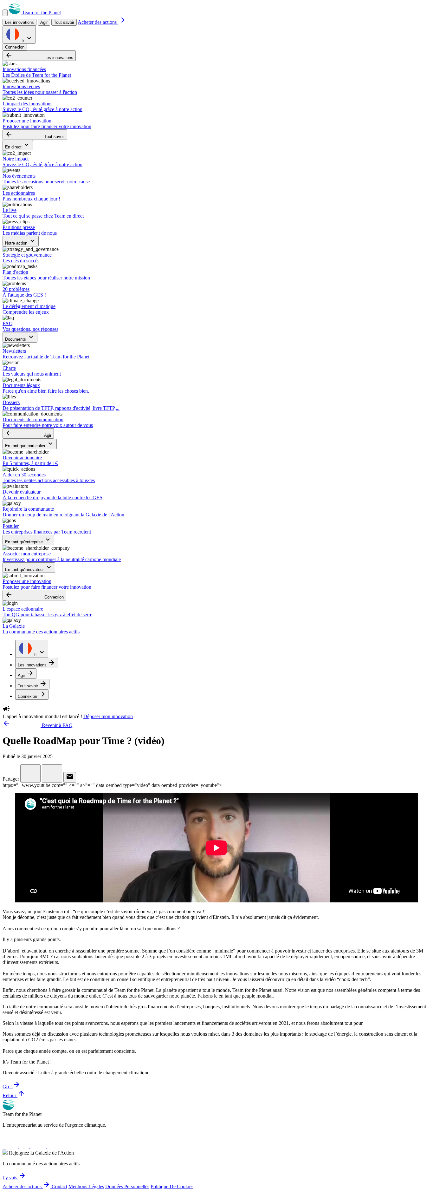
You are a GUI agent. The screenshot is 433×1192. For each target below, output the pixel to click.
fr (26, 38)
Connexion (14, 47)
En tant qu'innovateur (29, 567)
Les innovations (39, 55)
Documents (20, 337)
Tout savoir (64, 22)
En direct (17, 145)
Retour (14, 1095)
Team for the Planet (41, 12)
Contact (59, 1186)
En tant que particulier (29, 444)
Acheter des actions (102, 22)
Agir (28, 433)
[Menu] (5, 13)
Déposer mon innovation (108, 716)
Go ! (12, 1086)
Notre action (20, 241)
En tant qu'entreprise (28, 540)
